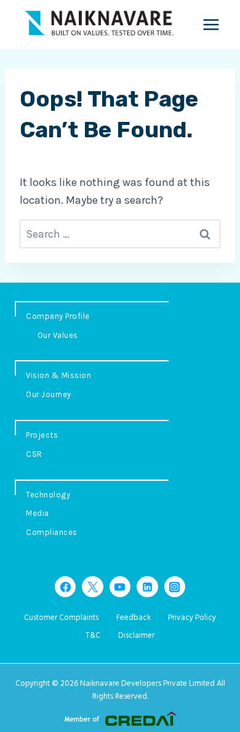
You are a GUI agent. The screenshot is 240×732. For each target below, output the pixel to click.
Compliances (52, 532)
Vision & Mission (58, 375)
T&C (93, 635)
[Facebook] (65, 586)
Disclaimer (136, 635)
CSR (34, 454)
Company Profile (58, 316)
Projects (42, 435)
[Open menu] (210, 24)
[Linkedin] (147, 586)
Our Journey (48, 394)
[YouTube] (120, 586)
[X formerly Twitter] (92, 586)
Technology (48, 494)
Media (37, 513)
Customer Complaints (61, 617)
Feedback (133, 617)
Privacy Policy (192, 617)
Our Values (58, 335)
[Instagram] (174, 586)
